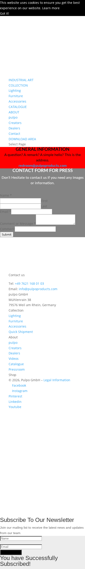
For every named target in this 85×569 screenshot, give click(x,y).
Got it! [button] (4, 13)
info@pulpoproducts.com (38, 289)
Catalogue (16, 364)
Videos (14, 358)
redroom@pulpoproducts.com (43, 165)
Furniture (16, 96)
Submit (7, 234)
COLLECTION (18, 85)
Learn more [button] (51, 8)
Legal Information (57, 380)
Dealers (14, 128)
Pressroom (17, 369)
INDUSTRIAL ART (21, 80)
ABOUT (14, 112)
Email (5, 211)
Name (6, 195)
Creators (15, 123)
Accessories (17, 101)
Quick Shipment (21, 332)
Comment (7, 229)
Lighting (15, 90)
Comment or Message (18, 223)
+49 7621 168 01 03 (29, 283)
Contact (14, 133)
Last (44, 206)
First (44, 201)
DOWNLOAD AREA (22, 139)
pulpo (13, 117)
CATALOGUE (18, 107)
